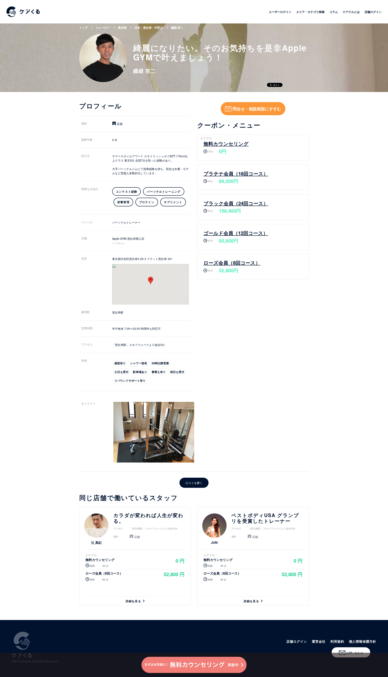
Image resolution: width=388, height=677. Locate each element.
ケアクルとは (351, 11)
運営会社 (319, 641)
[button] (150, 280)
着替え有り (159, 372)
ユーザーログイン (280, 11)
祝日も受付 (177, 372)
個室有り (120, 363)
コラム (333, 11)
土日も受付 (121, 372)
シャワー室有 (138, 363)
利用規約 (337, 641)
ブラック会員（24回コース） (235, 203)
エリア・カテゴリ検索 (310, 11)
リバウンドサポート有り (130, 380)
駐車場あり (140, 372)
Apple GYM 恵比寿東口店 (128, 239)
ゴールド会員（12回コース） (235, 232)
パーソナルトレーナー (126, 222)
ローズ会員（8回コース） (231, 262)
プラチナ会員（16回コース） (235, 173)
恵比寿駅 (117, 312)
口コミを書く (194, 483)
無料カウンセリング (226, 143)
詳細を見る (135, 556)
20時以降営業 (160, 363)
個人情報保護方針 (362, 641)
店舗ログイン (373, 11)
